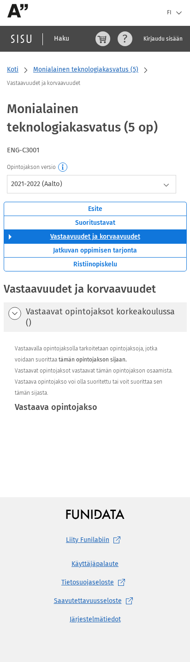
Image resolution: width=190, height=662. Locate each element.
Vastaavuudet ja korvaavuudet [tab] (95, 237)
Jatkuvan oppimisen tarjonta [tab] (95, 250)
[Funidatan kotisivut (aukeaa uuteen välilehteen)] (95, 514)
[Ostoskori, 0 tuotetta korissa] (103, 39)
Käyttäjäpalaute (95, 564)
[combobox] (91, 184)
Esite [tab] (95, 209)
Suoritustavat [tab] (95, 223)
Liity (87, 540)
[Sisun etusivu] (21, 39)
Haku (61, 38)
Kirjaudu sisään (163, 39)
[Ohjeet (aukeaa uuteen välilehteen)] (125, 39)
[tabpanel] (95, 371)
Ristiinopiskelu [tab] (95, 264)
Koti (12, 69)
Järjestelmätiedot (95, 619)
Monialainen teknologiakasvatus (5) (85, 69)
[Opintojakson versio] (63, 167)
